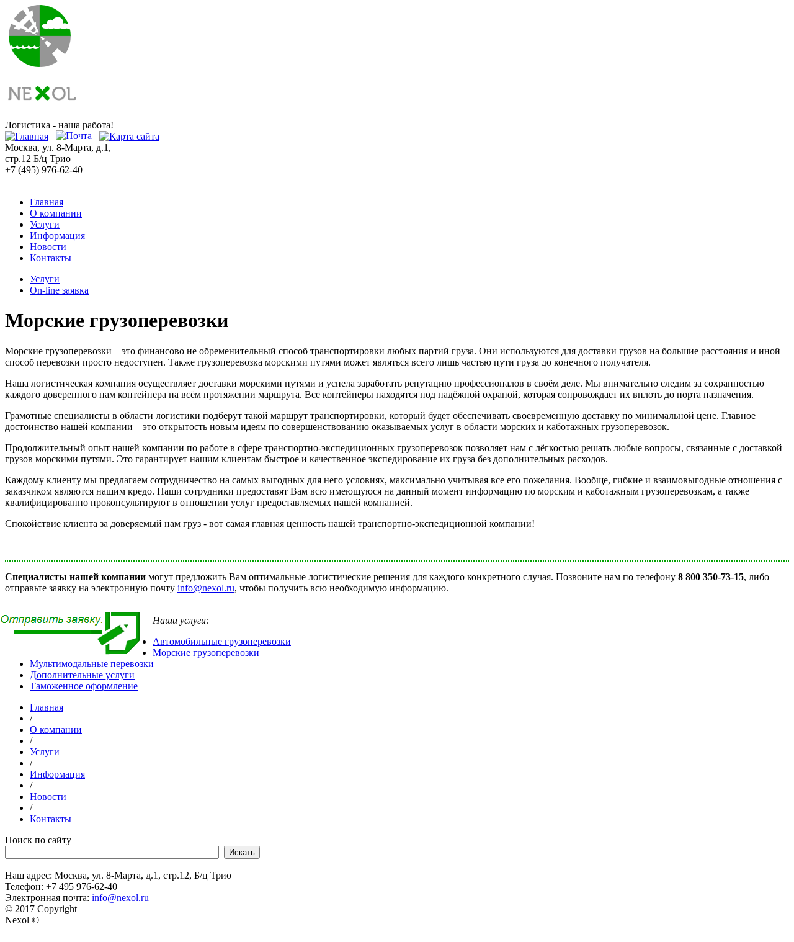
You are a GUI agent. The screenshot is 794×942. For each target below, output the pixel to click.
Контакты (50, 258)
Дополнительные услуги (82, 675)
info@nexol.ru (205, 588)
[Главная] (26, 136)
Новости (48, 246)
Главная (46, 202)
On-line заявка (59, 290)
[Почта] (74, 136)
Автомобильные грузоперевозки (222, 641)
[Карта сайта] (129, 136)
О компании (56, 213)
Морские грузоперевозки (206, 652)
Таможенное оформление (84, 686)
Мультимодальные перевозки (92, 663)
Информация (57, 235)
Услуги (45, 224)
